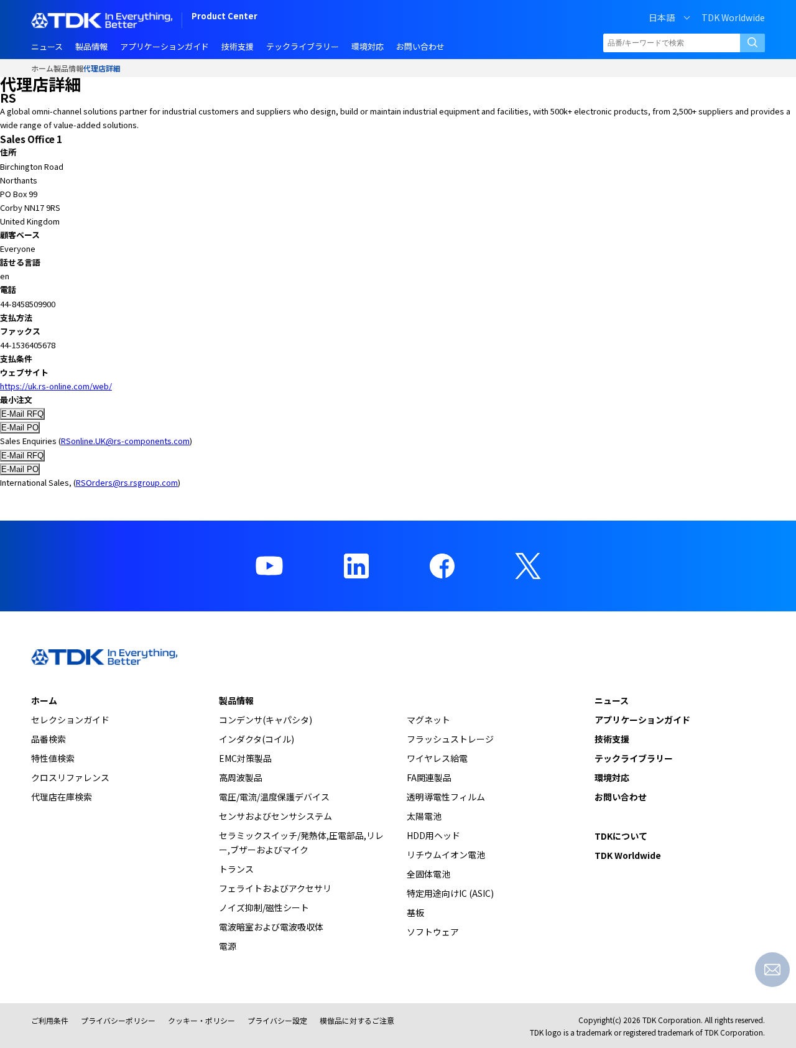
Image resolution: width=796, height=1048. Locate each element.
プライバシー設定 (277, 1020)
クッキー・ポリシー (201, 1020)
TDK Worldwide (733, 17)
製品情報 (68, 68)
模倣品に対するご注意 (357, 1020)
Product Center (224, 17)
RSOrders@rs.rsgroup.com (127, 482)
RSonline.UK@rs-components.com (125, 441)
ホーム (42, 68)
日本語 (662, 17)
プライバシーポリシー (118, 1020)
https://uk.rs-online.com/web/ (56, 386)
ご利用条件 (49, 1020)
